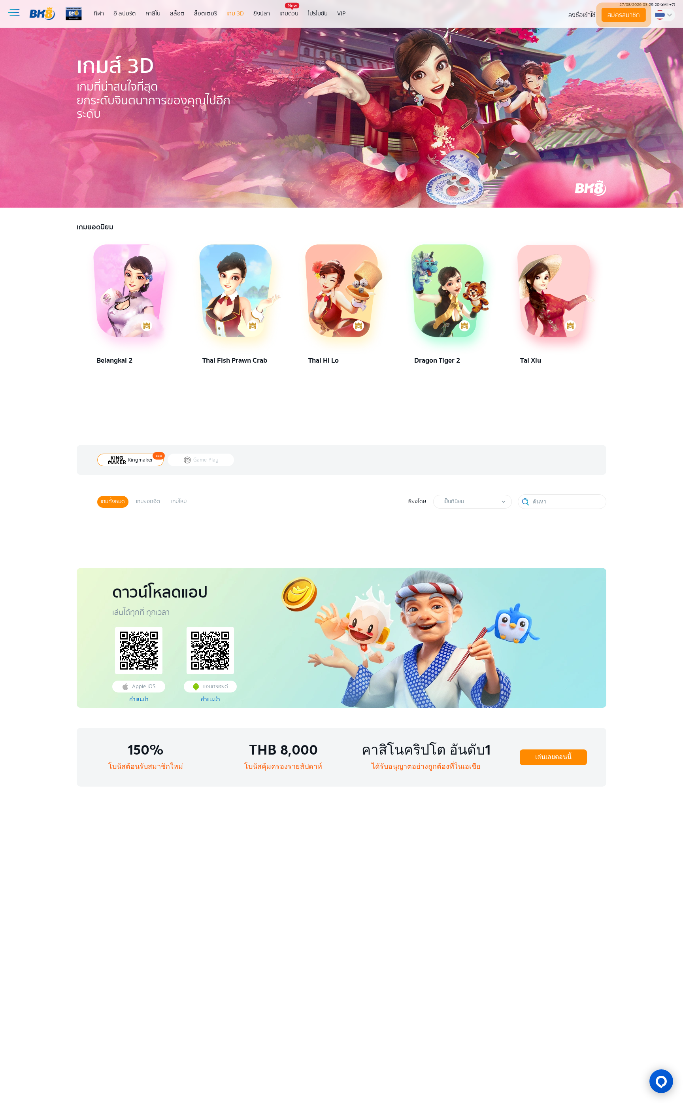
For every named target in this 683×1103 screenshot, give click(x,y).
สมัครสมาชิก (623, 15)
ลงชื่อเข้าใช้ (582, 15)
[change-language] (663, 15)
